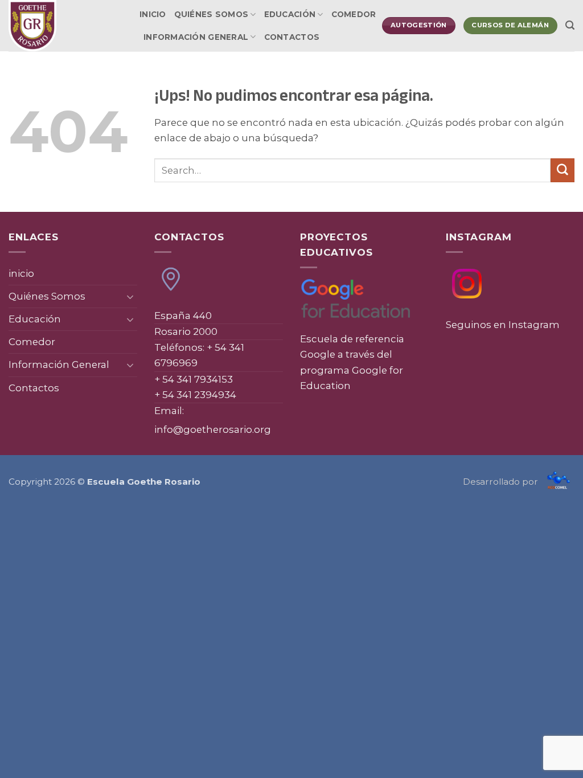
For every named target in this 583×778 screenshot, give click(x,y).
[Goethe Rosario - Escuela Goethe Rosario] (65, 25)
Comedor (353, 14)
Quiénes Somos (211, 14)
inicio (152, 14)
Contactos (291, 37)
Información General (195, 37)
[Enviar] (562, 170)
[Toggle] (130, 296)
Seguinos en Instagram (503, 324)
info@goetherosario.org (212, 429)
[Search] (569, 25)
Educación (289, 14)
